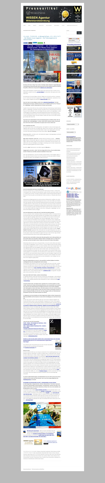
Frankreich (25, 454)
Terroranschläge (26, 457)
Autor (63, 25)
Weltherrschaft (37, 458)
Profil (29, 25)
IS (35, 454)
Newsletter (41, 25)
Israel (46, 454)
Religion (49, 455)
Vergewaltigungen (31, 458)
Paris (42, 455)
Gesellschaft (48, 451)
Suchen (67, 30)
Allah (34, 452)
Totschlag (44, 457)
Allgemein (39, 451)
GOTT (34, 454)
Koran (53, 454)
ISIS (37, 454)
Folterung (57, 452)
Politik (52, 451)
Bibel (47, 452)
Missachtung (28, 455)
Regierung (55, 451)
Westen (42, 458)
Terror (58, 455)
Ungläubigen (56, 457)
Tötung (47, 457)
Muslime (39, 455)
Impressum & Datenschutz (72, 25)
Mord (37, 455)
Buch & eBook (49, 25)
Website (34, 25)
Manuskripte (56, 25)
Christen (50, 452)
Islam (39, 454)
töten (41, 457)
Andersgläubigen (39, 452)
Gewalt (31, 454)
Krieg (55, 454)
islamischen (42, 454)
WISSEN (58, 451)
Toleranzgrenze (36, 457)
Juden (50, 454)
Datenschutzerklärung (27, 469)
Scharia (52, 455)
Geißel (29, 454)
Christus (53, 452)
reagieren (45, 455)
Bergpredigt (44, 452)
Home (24, 25)
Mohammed (33, 455)
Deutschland (43, 451)
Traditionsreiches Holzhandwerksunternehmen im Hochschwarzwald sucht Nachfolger (73, 150)
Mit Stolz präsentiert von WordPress (38, 469)
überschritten (51, 457)
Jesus (48, 454)
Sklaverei (55, 455)
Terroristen (32, 457)
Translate (78, 41)
